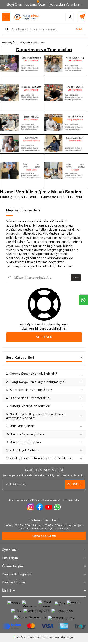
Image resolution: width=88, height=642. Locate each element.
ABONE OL (74, 484)
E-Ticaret (30, 637)
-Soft (19, 637)
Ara (76, 277)
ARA (79, 29)
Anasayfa (8, 42)
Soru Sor (44, 337)
